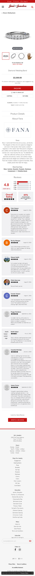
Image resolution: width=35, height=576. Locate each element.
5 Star (15, 182)
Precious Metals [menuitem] (17, 506)
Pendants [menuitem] (17, 472)
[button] (9, 1)
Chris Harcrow (15, 280)
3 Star (15, 185)
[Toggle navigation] (3, 6)
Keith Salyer (15, 332)
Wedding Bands (22, 171)
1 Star (15, 189)
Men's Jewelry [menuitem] (17, 481)
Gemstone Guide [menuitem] (17, 503)
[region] (17, 35)
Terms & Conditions (21, 564)
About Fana (17, 118)
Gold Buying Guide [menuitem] (17, 517)
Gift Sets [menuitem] (17, 483)
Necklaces (28, 169)
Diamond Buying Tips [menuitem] (17, 497)
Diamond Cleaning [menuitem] (17, 510)
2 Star (15, 187)
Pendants (21, 169)
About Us (17, 524)
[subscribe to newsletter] (30, 541)
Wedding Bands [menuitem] (17, 463)
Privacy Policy (12, 564)
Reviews (17, 177)
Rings (5, 169)
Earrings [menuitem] (17, 470)
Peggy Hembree (16, 312)
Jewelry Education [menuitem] (17, 492)
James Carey (15, 385)
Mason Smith (15, 257)
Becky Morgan (15, 241)
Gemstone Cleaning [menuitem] (18, 512)
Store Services (17, 526)
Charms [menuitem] (17, 476)
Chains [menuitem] (17, 479)
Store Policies (17, 528)
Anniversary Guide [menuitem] (17, 515)
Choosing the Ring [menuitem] (17, 499)
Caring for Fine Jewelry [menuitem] (18, 508)
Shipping (9, 96)
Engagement (11, 171)
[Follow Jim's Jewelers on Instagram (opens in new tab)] (20, 549)
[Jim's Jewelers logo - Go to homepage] (17, 6)
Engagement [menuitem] (17, 460)
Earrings (10, 169)
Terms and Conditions (17, 531)
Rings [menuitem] (17, 465)
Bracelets (15, 169)
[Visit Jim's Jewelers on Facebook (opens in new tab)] (15, 549)
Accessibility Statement (17, 567)
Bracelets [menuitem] (17, 467)
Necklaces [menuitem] (17, 474)
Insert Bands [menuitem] (17, 485)
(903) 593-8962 (17, 64)
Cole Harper (15, 208)
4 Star (15, 183)
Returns (25, 96)
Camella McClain (16, 350)
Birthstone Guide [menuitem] (17, 501)
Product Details (17, 113)
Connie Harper (15, 294)
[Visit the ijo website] (14, 558)
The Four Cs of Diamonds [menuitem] (17, 494)
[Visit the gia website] (20, 558)
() (30, 182)
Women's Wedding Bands (9, 13)
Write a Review (17, 420)
